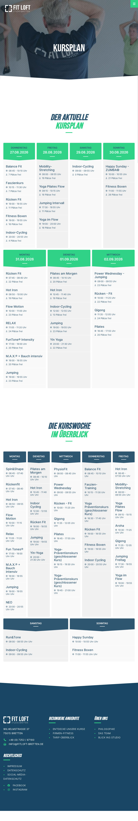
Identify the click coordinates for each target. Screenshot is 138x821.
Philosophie (106, 729)
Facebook (19, 785)
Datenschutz (16, 770)
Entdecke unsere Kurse (69, 729)
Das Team (104, 733)
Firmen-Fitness (63, 733)
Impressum (14, 766)
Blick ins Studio (109, 737)
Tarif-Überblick (63, 737)
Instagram (19, 789)
